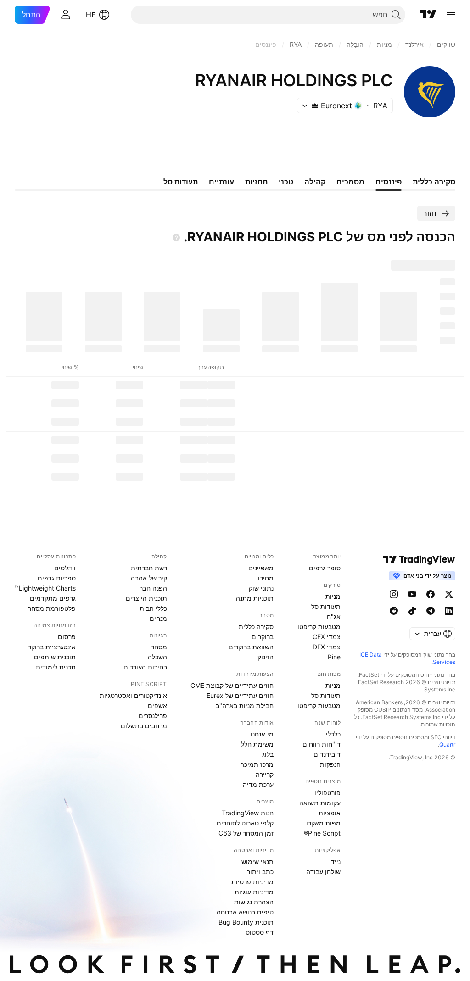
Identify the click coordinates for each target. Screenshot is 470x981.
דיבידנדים (327, 754)
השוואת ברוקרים (251, 647)
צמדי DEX (327, 647)
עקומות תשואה (320, 803)
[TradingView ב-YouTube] (412, 594)
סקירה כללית (256, 626)
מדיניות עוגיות (254, 892)
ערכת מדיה (258, 784)
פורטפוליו (327, 793)
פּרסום (67, 637)
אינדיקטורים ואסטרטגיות (133, 695)
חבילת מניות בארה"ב (245, 705)
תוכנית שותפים (55, 657)
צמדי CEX (327, 637)
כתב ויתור (260, 871)
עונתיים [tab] (221, 181)
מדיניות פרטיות (252, 882)
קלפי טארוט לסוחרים (245, 823)
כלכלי (333, 734)
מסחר (159, 647)
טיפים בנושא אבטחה (245, 912)
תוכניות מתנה (255, 598)
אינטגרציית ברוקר (52, 647)
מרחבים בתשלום (144, 726)
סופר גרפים (325, 568)
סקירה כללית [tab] (434, 181)
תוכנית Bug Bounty (246, 922)
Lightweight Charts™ (45, 588)
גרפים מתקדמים (53, 598)
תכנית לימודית (56, 667)
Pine (334, 657)
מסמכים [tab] (350, 181)
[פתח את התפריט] (451, 15)
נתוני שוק (261, 588)
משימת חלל (257, 744)
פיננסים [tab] (388, 181)
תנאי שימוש (257, 861)
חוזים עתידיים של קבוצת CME (232, 685)
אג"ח (334, 616)
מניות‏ (333, 596)
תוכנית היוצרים (146, 598)
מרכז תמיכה (257, 764)
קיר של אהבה (149, 578)
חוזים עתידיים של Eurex (240, 695)
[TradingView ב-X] (448, 594)
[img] (315, 105)
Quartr (447, 744)
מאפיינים (261, 568)
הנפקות (330, 764)
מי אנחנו (262, 734)
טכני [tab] (286, 181)
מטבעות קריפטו (319, 626)
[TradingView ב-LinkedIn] (448, 610)
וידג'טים (65, 568)
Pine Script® (322, 833)
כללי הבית (153, 608)
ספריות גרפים (57, 578)
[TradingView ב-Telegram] (430, 610)
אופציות (330, 813)
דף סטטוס (260, 932)
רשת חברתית (149, 568)
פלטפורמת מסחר (52, 608)
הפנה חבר (153, 588)
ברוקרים (263, 637)
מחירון (265, 578)
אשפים (157, 705)
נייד (336, 861)
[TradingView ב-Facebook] (430, 594)
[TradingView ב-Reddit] (393, 610)
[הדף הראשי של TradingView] (428, 14)
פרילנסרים (153, 715)
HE (91, 14)
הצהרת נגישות (254, 902)
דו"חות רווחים (321, 744)
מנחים (158, 618)
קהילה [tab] (314, 181)
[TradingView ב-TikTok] (412, 610)
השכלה (157, 657)
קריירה (265, 774)
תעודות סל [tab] (180, 181)
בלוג (268, 754)
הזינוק (265, 657)
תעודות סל (326, 606)
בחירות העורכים (145, 667)
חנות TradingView (248, 813)
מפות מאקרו (323, 823)
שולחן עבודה (323, 871)
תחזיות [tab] (256, 181)
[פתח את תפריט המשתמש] (65, 15)
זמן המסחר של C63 (246, 833)
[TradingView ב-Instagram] (393, 594)
